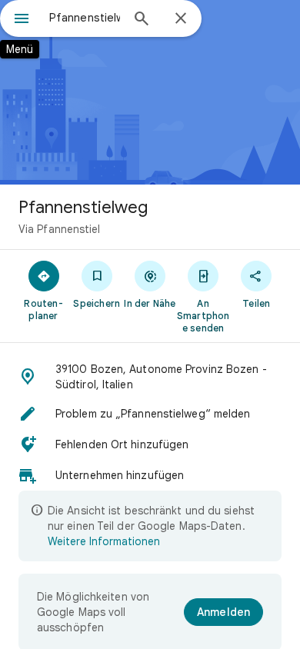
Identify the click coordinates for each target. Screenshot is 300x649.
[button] (150, 376)
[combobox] (84, 17)
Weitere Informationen (104, 541)
